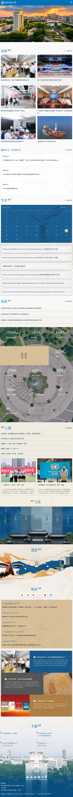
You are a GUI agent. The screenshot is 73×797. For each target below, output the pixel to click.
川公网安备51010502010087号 (44, 793)
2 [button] (36, 42)
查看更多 (69, 51)
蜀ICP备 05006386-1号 (30, 793)
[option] (36, 25)
